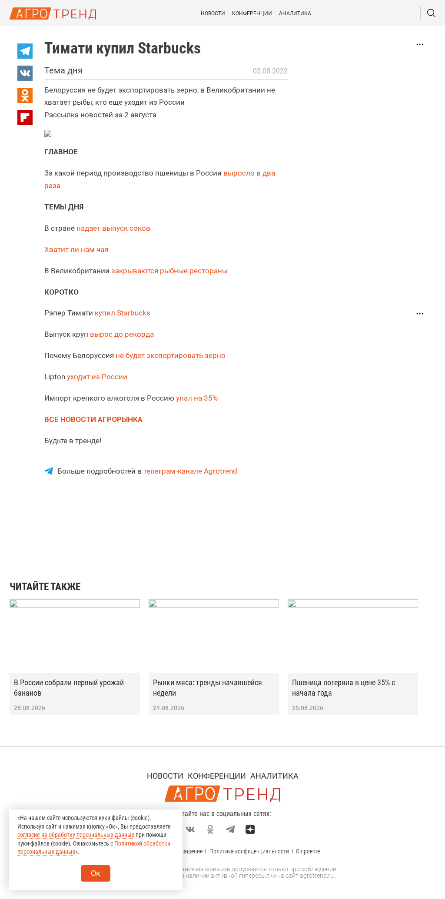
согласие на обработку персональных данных (75, 834)
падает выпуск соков (113, 228)
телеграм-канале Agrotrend (190, 471)
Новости (213, 13)
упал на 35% (197, 398)
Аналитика (295, 13)
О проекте (308, 851)
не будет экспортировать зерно (171, 355)
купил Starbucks (122, 313)
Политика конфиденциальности (249, 851)
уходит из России (97, 376)
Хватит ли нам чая (76, 249)
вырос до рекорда (122, 334)
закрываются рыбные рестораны (169, 270)
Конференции (252, 13)
